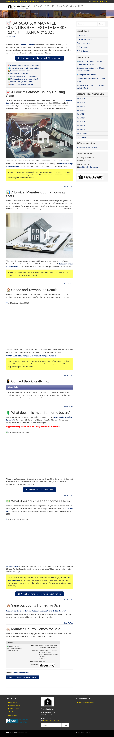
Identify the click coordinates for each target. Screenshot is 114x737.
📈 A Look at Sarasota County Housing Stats (23, 65)
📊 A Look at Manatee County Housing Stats (23, 68)
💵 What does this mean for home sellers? (23, 79)
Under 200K (81, 102)
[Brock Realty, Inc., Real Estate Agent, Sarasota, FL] (17, 721)
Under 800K (81, 126)
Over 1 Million (81, 137)
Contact (36, 1)
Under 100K (81, 98)
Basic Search (83, 35)
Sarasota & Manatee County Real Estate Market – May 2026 (91, 86)
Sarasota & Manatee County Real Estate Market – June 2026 (91, 69)
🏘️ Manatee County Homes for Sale (20, 84)
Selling (50, 6)
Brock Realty (11, 37)
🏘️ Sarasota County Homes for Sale (20, 82)
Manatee (31, 45)
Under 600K (81, 118)
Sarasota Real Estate (12, 1)
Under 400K (81, 110)
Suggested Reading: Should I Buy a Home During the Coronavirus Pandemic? (33, 427)
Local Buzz (77, 6)
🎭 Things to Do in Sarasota (86, 75)
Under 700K (81, 122)
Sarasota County (12, 566)
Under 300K (81, 106)
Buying (39, 6)
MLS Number (83, 51)
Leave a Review (46, 1)
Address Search (84, 43)
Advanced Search (85, 39)
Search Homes (32, 13)
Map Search (83, 47)
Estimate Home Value (81, 13)
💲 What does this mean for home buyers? (23, 76)
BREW (15, 733)
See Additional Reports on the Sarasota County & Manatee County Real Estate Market (36, 611)
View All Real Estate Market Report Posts (22, 677)
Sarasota (23, 45)
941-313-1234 (94, 1)
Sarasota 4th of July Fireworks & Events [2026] (91, 80)
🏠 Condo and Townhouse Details (20, 71)
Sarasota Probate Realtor (88, 148)
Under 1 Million (82, 133)
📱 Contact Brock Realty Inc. (18, 73)
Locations (63, 6)
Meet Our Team (26, 1)
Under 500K (81, 114)
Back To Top (68, 186)
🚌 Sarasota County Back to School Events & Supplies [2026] (89, 63)
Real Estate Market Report (21, 672)
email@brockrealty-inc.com (88, 167)
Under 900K (81, 130)
